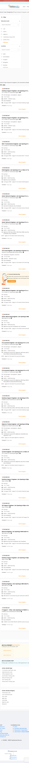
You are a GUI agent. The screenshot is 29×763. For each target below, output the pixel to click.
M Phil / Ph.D (6, 39)
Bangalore (5, 62)
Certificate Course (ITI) (9, 37)
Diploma (5, 34)
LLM (4, 29)
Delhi (4, 54)
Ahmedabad (6, 56)
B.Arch (4, 31)
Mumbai (5, 65)
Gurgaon (5, 59)
